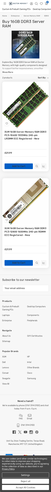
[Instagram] (32, 432)
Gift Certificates (34, 336)
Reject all (25, 481)
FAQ (21, 418)
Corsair (5, 373)
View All (5, 384)
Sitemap (6, 341)
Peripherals (32, 320)
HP (28, 357)
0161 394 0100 (32, 405)
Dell (4, 362)
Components (33, 315)
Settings (25, 475)
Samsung (31, 378)
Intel (29, 362)
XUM (4, 357)
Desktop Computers (36, 306)
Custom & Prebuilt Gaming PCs (16, 9)
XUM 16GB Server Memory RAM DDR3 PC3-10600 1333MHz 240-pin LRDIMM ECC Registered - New (25, 135)
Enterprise (7, 320)
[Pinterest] (37, 432)
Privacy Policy (8, 469)
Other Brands (33, 367)
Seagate (6, 378)
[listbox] (32, 77)
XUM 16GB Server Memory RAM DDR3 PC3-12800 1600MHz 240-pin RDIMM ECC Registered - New (25, 231)
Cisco (29, 373)
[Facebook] (15, 432)
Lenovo (5, 367)
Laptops (6, 315)
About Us (6, 336)
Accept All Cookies (25, 487)
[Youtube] (26, 432)
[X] (21, 432)
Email (29, 418)
